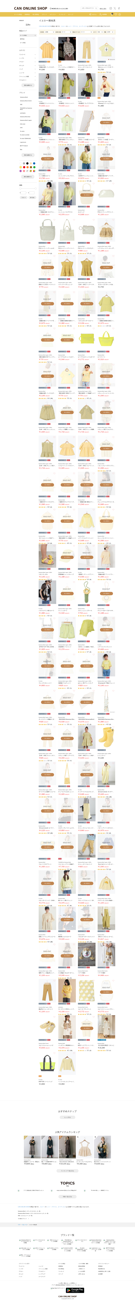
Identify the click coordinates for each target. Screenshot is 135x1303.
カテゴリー (53, 14)
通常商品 (22, 39)
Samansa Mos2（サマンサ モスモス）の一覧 (29, 1211)
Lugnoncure (23, 142)
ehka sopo (22, 124)
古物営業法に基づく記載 (104, 1271)
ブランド (44, 14)
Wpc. (21, 149)
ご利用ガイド (81, 1268)
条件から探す (103, 8)
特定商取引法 (101, 1268)
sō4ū (21, 127)
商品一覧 (24, 1224)
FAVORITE (116, 14)
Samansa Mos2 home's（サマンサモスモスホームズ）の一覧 (33, 1213)
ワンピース (21, 1266)
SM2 (21, 104)
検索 (96, 8)
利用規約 (100, 1266)
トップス (21, 1268)
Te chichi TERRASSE (25, 138)
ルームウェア (42, 1276)
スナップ (70, 14)
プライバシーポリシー (103, 1263)
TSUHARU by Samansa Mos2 (26, 108)
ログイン (94, 14)
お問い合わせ (81, 1274)
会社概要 (100, 1274)
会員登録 (104, 14)
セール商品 (23, 42)
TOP (19, 1224)
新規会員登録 (81, 1266)
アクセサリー (42, 1271)
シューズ (41, 1266)
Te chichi (22, 131)
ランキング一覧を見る (67, 1171)
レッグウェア (42, 1274)
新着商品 (27, 14)
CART (111, 14)
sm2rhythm (23, 113)
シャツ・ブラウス (73, 26)
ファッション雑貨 (43, 1268)
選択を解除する (28, 85)
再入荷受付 (106, 122)
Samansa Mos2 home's (26, 100)
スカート (63, 26)
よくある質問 (81, 1271)
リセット (23, 197)
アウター (21, 1271)
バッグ (20, 1276)
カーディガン (83, 26)
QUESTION (120, 14)
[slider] (20, 188)
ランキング (62, 14)
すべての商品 (18, 14)
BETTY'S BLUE (24, 145)
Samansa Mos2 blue (25, 116)
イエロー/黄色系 (33, 1224)
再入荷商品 (36, 14)
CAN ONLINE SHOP (45, 26)
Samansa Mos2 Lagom (26, 120)
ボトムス (21, 1274)
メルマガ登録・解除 (83, 1263)
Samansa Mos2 (24, 97)
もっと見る (67, 1117)
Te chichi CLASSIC (24, 135)
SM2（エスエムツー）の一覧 (25, 1215)
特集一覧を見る (67, 1196)
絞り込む (32, 197)
